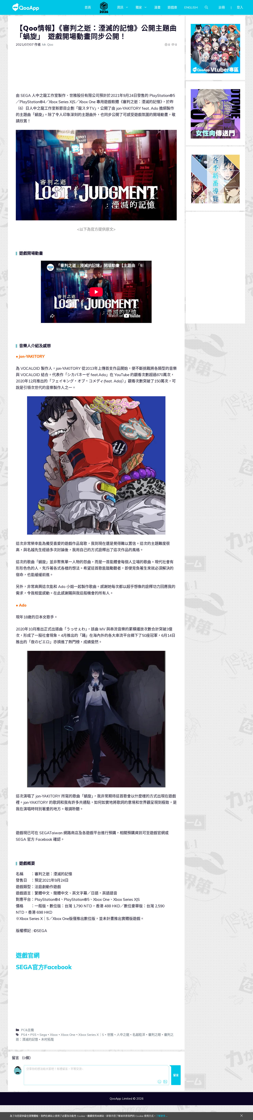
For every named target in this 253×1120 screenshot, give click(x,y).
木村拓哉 (47, 1039)
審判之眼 (154, 1035)
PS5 (33, 1035)
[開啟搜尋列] (206, 7)
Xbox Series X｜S (91, 1035)
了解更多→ (162, 1115)
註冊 (222, 7)
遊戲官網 (28, 955)
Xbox (54, 1035)
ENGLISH (191, 7)
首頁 (88, 7)
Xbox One (68, 1035)
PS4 (24, 1035)
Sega (43, 1035)
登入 (240, 7)
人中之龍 (123, 1035)
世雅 (110, 1035)
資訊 (120, 7)
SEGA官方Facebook (44, 967)
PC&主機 (27, 1030)
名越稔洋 (138, 1035)
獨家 (139, 7)
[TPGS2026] (103, 7)
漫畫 (157, 7)
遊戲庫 (172, 7)
